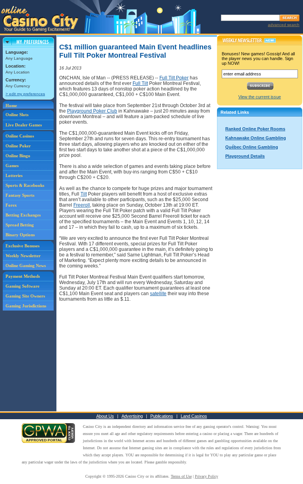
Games (12, 165)
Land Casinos (194, 416)
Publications (161, 416)
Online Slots (17, 114)
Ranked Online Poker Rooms (255, 128)
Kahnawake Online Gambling (255, 138)
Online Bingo (18, 155)
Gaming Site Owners (25, 296)
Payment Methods (23, 276)
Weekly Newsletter (23, 255)
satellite (158, 293)
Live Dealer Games (24, 124)
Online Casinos (20, 136)
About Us (105, 416)
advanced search (283, 25)
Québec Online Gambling (251, 147)
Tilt (83, 194)
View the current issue (259, 96)
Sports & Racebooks (25, 185)
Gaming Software (22, 286)
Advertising (132, 416)
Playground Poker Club (92, 111)
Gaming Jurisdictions (26, 305)
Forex (11, 205)
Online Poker (18, 145)
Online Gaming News (26, 265)
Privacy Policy (206, 476)
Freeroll (81, 205)
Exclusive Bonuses (22, 245)
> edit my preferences (25, 94)
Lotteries (14, 175)
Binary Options (20, 234)
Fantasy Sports (20, 195)
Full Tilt (140, 83)
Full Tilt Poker (174, 78)
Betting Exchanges (23, 215)
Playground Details (245, 156)
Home (11, 105)
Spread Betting (20, 224)
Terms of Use (181, 476)
